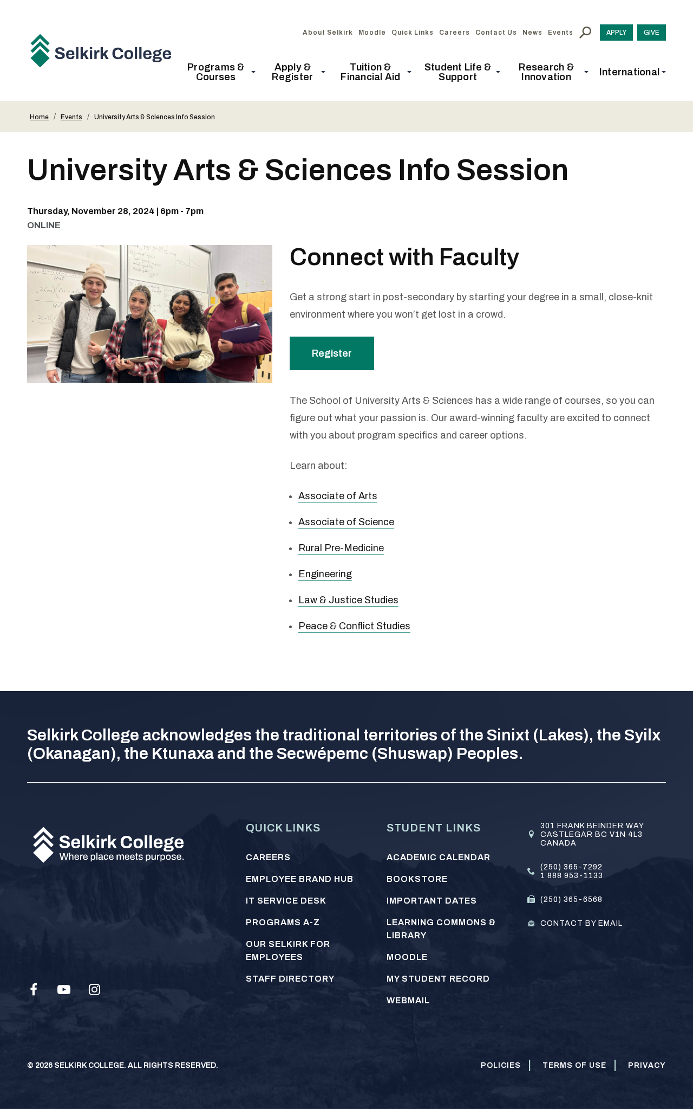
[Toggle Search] (585, 32)
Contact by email (581, 923)
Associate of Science (346, 522)
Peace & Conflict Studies (354, 626)
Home (39, 117)
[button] (219, 72)
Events (71, 117)
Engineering (325, 574)
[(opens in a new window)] (33, 989)
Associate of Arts (337, 496)
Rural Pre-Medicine (341, 548)
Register (332, 353)
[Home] (105, 50)
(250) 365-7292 (571, 867)
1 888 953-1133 (571, 876)
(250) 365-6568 (571, 899)
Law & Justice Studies (348, 600)
